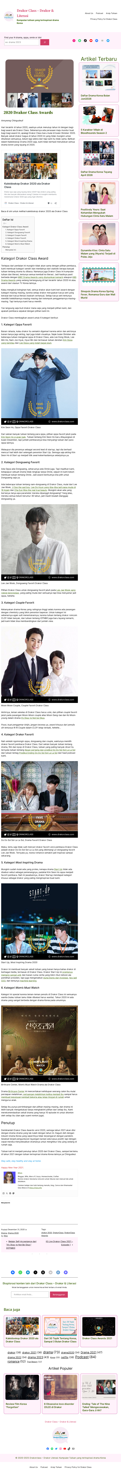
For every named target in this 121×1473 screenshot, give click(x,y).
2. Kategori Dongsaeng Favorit (17, 232)
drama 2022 (17, 1357)
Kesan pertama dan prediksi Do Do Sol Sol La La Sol (50, 750)
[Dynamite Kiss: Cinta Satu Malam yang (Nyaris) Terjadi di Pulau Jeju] (99, 234)
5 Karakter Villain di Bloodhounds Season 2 (94, 131)
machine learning (28, 981)
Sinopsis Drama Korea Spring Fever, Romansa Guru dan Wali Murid (98, 294)
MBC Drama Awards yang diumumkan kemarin (40, 277)
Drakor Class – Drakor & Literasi (60, 1421)
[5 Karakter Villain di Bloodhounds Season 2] (99, 115)
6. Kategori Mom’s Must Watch (17, 244)
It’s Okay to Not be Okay (33, 718)
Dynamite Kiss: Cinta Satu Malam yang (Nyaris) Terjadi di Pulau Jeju (98, 253)
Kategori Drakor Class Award (15, 227)
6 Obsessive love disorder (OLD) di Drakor (59, 1406)
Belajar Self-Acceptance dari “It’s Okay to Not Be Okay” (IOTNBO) (21, 1244)
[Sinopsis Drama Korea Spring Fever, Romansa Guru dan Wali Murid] (99, 275)
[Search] (44, 42)
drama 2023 (38, 1357)
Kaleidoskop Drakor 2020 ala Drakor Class (22, 1340)
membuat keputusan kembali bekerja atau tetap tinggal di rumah (32, 1097)
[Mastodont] (13, 1193)
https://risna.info (35, 1188)
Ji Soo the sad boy (21, 487)
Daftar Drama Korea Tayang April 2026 (96, 174)
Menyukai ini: (10, 250)
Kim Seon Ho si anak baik (13, 437)
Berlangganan (59, 1294)
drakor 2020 (46, 1233)
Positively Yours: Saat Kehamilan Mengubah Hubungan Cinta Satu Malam (97, 212)
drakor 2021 (32, 1352)
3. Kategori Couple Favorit (15, 235)
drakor (14, 1352)
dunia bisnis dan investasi (55, 978)
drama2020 (70, 1352)
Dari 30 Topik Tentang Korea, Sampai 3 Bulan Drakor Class (60, 1340)
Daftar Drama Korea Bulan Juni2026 (95, 97)
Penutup (6, 247)
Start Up (58, 869)
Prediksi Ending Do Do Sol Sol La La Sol (38, 753)
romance (17, 1361)
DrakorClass (58, 1233)
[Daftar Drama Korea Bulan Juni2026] (99, 77)
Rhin (6, 1236)
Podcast (85, 1357)
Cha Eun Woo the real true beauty (30, 490)
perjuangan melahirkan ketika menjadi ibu (43, 1094)
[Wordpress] (10, 1193)
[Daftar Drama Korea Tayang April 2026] (99, 153)
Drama (4, 1233)
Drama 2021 (91, 1352)
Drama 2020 (13, 1233)
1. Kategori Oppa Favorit (15, 230)
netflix (67, 1357)
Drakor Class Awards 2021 (97, 1338)
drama (51, 1352)
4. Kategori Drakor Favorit (15, 238)
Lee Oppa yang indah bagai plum (35, 343)
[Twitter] (7, 1193)
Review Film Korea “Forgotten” (16, 1406)
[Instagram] (3, 1193)
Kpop (55, 1357)
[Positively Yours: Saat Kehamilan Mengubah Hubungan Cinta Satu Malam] (99, 193)
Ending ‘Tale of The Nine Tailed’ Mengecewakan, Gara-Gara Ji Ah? (96, 1407)
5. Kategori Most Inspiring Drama (18, 241)
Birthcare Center (16, 1091)
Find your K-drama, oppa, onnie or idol (22, 37)
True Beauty (34, 1362)
